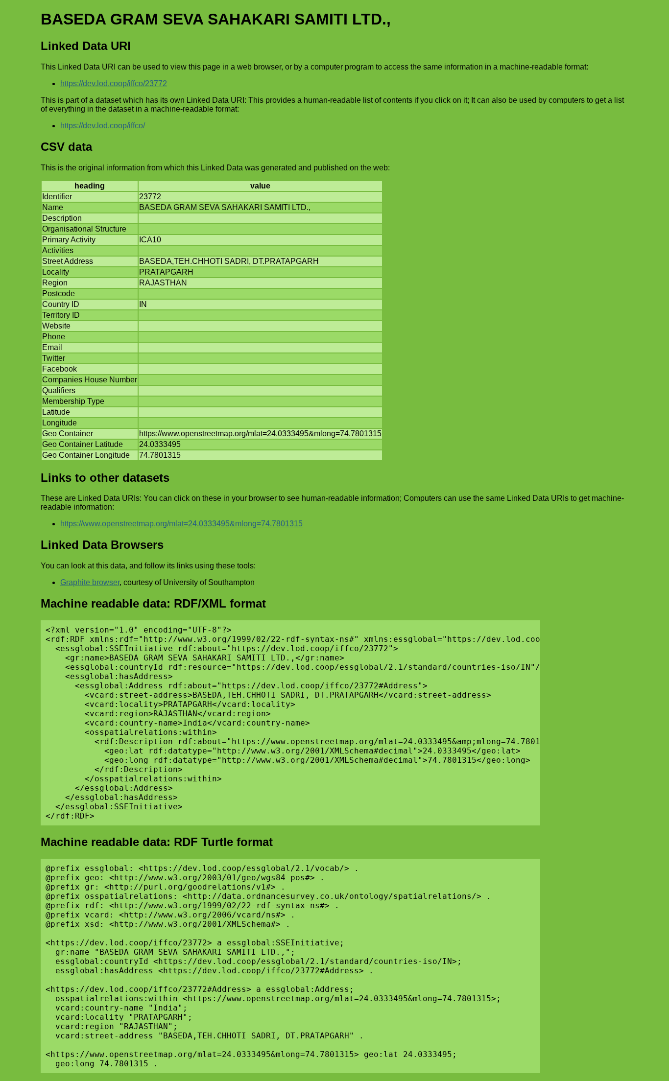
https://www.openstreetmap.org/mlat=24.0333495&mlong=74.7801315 (181, 523)
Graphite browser (89, 582)
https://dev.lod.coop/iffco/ (102, 125)
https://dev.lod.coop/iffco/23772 (113, 83)
